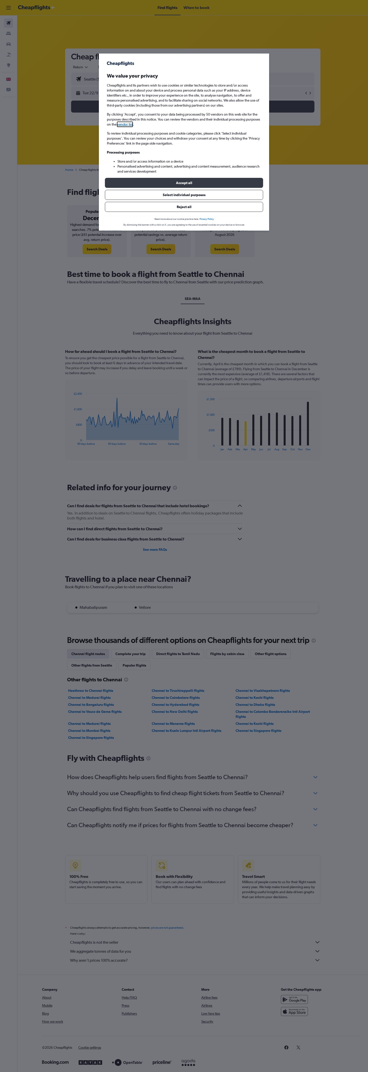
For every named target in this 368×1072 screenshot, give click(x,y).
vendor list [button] (125, 124)
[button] (184, 183)
